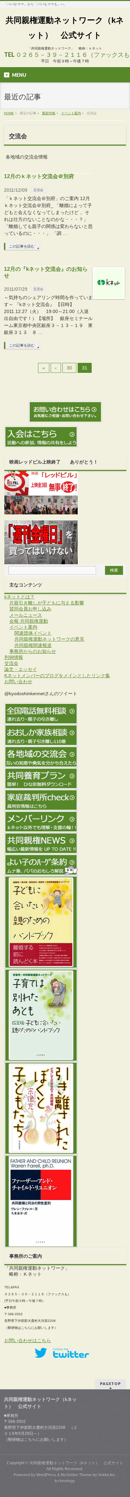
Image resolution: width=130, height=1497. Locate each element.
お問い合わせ (18, 681)
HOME (9, 113)
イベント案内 (71, 113)
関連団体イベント (33, 633)
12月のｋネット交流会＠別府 (39, 176)
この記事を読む (22, 246)
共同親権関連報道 (33, 645)
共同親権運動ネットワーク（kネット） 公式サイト (76, 1462)
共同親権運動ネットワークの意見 (49, 639)
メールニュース (25, 615)
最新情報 (48, 113)
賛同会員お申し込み (30, 608)
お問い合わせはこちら (27, 1340)
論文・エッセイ (20, 669)
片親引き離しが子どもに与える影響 (46, 602)
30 (69, 368)
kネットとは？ (19, 596)
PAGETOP (110, 1383)
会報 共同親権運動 (28, 621)
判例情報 (13, 657)
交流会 (38, 190)
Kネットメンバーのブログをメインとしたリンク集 (57, 675)
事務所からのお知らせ (32, 651)
